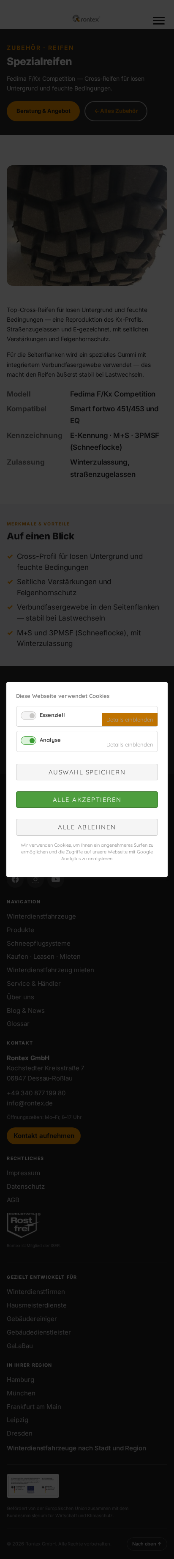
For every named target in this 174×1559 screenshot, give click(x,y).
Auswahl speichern (87, 772)
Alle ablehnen (87, 827)
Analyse (50, 739)
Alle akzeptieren (87, 800)
